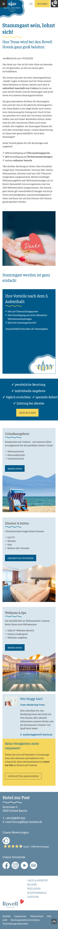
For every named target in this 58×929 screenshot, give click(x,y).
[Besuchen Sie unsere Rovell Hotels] (13, 903)
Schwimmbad (37, 892)
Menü (3, 3)
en (31, 3)
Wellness (34, 888)
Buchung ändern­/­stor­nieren (25, 919)
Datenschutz (36, 916)
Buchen (42, 3)
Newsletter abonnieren (23, 776)
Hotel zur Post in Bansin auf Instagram (15, 865)
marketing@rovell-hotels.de (37, 734)
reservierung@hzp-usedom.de (23, 821)
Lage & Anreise (37, 880)
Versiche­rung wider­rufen (15, 923)
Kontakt (6, 916)
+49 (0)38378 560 (15, 818)
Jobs (49, 916)
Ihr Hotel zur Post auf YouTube (24, 865)
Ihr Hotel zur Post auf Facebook (6, 865)
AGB (4, 919)
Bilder (32, 884)
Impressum (20, 916)
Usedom (33, 896)
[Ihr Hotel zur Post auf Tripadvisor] (33, 865)
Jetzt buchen (27, 412)
